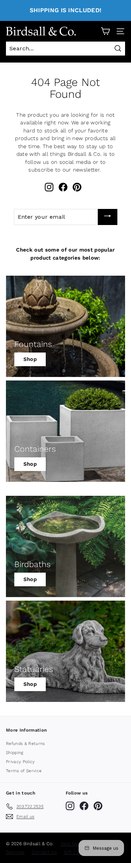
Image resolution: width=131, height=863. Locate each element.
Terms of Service (24, 770)
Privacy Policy (20, 761)
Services (15, 852)
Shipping (14, 752)
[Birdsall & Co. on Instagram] (49, 187)
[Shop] (65, 326)
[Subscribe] (107, 217)
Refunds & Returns (25, 743)
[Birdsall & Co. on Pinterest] (77, 187)
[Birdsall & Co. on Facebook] (63, 187)
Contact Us (44, 852)
